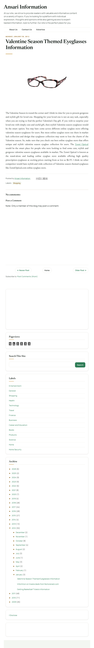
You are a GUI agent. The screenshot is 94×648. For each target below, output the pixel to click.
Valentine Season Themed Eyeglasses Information (38, 578)
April (18, 566)
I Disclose (13, 615)
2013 (14, 524)
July (18, 553)
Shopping (16, 183)
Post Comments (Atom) (27, 276)
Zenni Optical (81, 144)
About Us (13, 29)
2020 (14, 494)
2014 (14, 519)
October (19, 541)
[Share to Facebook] (44, 178)
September (21, 545)
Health (12, 400)
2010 (14, 597)
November (20, 536)
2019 (14, 498)
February (20, 570)
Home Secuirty (15, 449)
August (19, 549)
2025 (14, 473)
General (12, 390)
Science (12, 439)
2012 (14, 528)
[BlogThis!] (39, 178)
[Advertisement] (47, 309)
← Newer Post (23, 270)
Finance (12, 415)
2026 (14, 469)
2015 (14, 515)
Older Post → (80, 270)
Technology (14, 405)
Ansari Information (25, 7)
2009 (14, 602)
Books (11, 430)
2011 (14, 593)
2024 (14, 477)
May (18, 562)
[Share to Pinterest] (46, 178)
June (18, 557)
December (20, 532)
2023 (14, 481)
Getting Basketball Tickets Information (33, 589)
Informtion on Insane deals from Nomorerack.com (38, 584)
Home (47, 270)
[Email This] (37, 178)
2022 (14, 486)
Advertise (40, 29)
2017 (14, 507)
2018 (14, 502)
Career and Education (18, 425)
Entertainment (15, 386)
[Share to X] (42, 178)
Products (13, 435)
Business (13, 420)
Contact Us (27, 29)
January (19, 574)
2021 (14, 490)
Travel (11, 410)
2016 (14, 511)
